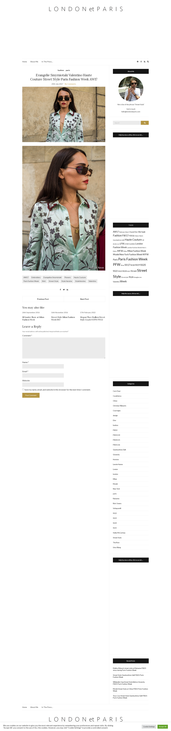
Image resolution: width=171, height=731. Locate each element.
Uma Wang (117, 547)
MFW (120, 250)
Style (131, 277)
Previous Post (43, 299)
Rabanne (116, 499)
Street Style (53, 281)
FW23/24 (116, 435)
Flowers (68, 277)
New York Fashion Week (131, 254)
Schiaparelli (117, 508)
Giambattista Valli (118, 240)
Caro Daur (117, 391)
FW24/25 (116, 440)
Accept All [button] (162, 727)
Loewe (115, 469)
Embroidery (36, 277)
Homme (116, 459)
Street (134, 271)
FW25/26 (116, 445)
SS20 (143, 264)
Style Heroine (66, 281)
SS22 (115, 271)
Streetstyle (124, 277)
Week (123, 281)
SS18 (132, 265)
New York (116, 489)
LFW (122, 243)
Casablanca (117, 396)
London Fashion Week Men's (136, 247)
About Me (34, 62)
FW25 (141, 236)
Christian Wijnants (119, 406)
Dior (136, 232)
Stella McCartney (119, 533)
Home (24, 62)
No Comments (70, 84)
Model (116, 254)
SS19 (137, 265)
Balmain (122, 232)
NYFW (146, 254)
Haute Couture (80, 277)
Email (25, 371)
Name (25, 362)
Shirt (44, 281)
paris (68, 70)
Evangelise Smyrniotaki (52, 277)
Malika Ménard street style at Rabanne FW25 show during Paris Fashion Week (129, 669)
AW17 (26, 277)
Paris (115, 259)
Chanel (131, 232)
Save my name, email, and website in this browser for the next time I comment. (58, 389)
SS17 (127, 264)
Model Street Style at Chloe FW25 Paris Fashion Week (130, 690)
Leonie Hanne (118, 464)
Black (127, 232)
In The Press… (47, 62)
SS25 (128, 271)
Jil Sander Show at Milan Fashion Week (33, 318)
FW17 (125, 235)
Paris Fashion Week (31, 281)
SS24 (124, 271)
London (132, 244)
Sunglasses (138, 277)
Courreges (117, 411)
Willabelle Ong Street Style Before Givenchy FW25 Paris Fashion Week (129, 683)
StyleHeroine (80, 281)
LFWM (127, 244)
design (115, 415)
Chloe (115, 401)
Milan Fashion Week (136, 251)
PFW (116, 265)
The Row (116, 543)
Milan (125, 251)
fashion (61, 70)
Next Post (84, 299)
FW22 (137, 236)
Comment (27, 335)
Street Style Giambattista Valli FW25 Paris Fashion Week (128, 676)
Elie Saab (141, 232)
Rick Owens (117, 503)
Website (26, 380)
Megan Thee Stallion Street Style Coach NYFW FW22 (92, 318)
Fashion (117, 235)
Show (122, 265)
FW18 (131, 236)
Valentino (92, 281)
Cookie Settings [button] (149, 727)
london (115, 474)
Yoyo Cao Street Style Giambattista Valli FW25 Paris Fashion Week (130, 697)
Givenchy (116, 455)
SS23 (120, 271)
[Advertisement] (85, 39)
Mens (115, 251)
